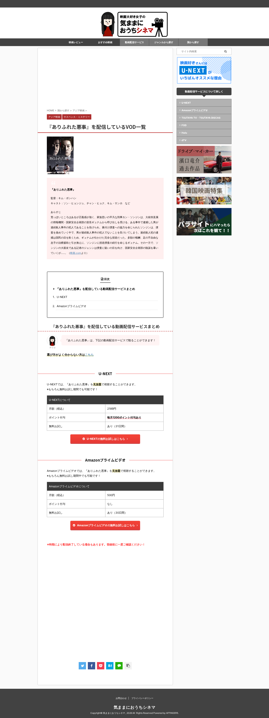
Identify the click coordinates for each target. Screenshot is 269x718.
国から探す (193, 42)
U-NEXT (62, 297)
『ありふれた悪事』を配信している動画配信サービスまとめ (95, 289)
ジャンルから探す (163, 42)
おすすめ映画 (105, 42)
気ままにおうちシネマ (135, 707)
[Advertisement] (105, 79)
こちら (89, 354)
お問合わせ (121, 698)
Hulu (184, 132)
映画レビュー (76, 42)
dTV (184, 140)
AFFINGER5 (172, 713)
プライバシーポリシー (142, 698)
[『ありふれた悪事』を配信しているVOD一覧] (109, 665)
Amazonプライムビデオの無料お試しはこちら (106, 525)
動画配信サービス (134, 42)
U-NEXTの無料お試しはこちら (106, 439)
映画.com (75, 253)
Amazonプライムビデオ (71, 306)
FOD (184, 125)
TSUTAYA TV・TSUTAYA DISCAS (201, 117)
